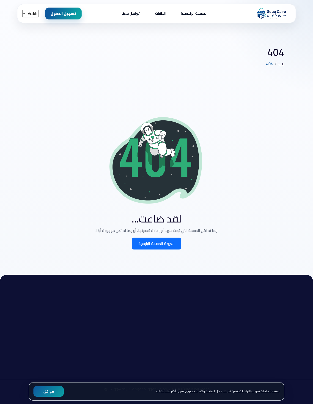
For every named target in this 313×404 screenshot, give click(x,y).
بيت (281, 64)
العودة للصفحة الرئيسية (156, 243)
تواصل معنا (131, 13)
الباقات (160, 13)
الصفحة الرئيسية (194, 13)
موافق (48, 391)
